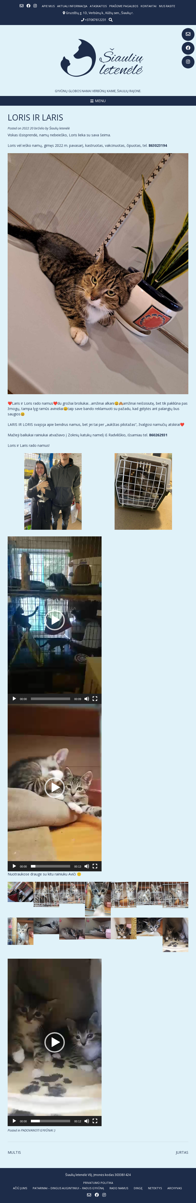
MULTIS (14, 1152)
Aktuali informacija (72, 6)
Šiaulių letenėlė (59, 128)
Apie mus (48, 6)
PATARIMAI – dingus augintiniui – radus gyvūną (68, 1188)
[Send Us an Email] (188, 34)
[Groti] (14, 698)
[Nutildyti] (86, 698)
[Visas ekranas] (94, 698)
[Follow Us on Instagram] (188, 62)
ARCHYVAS (174, 1188)
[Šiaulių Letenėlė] (98, 58)
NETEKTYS (155, 1188)
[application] (55, 620)
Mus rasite (167, 6)
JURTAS (182, 1152)
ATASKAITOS (98, 6)
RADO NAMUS (118, 1188)
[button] (54, 620)
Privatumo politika (98, 1183)
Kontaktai (148, 6)
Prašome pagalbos (123, 6)
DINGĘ (138, 1188)
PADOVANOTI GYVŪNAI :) (38, 1130)
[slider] (50, 698)
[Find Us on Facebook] (188, 48)
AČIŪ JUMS (20, 1188)
